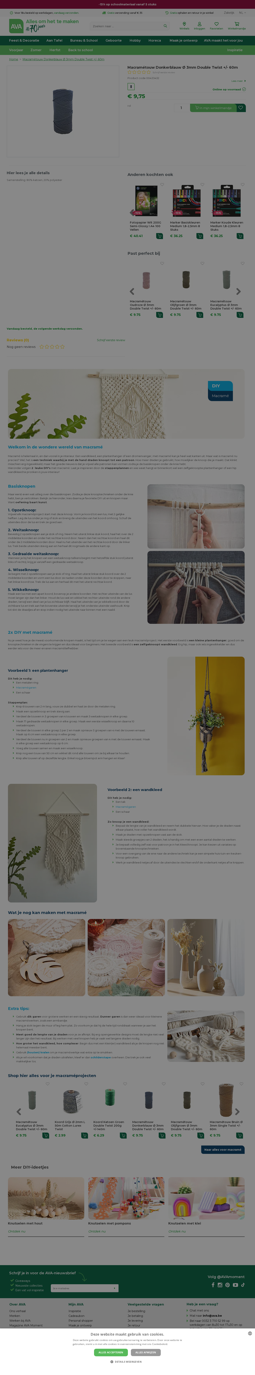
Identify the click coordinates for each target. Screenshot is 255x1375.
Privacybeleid (125, 1368)
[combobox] (250, 1333)
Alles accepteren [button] (111, 1352)
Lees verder (175, 1344)
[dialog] (127, 1351)
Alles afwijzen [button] (145, 1352)
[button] (127, 1361)
